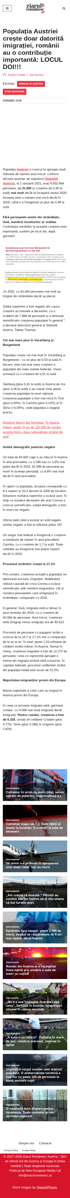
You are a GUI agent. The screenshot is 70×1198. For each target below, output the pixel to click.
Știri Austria (36, 74)
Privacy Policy (11, 1150)
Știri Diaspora (14, 91)
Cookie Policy (29, 1150)
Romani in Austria (31, 83)
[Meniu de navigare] (7, 8)
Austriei (22, 169)
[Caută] (64, 8)
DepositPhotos (47, 1187)
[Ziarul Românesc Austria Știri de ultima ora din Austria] (35, 8)
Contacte (45, 1143)
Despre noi (26, 1143)
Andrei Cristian (17, 74)
